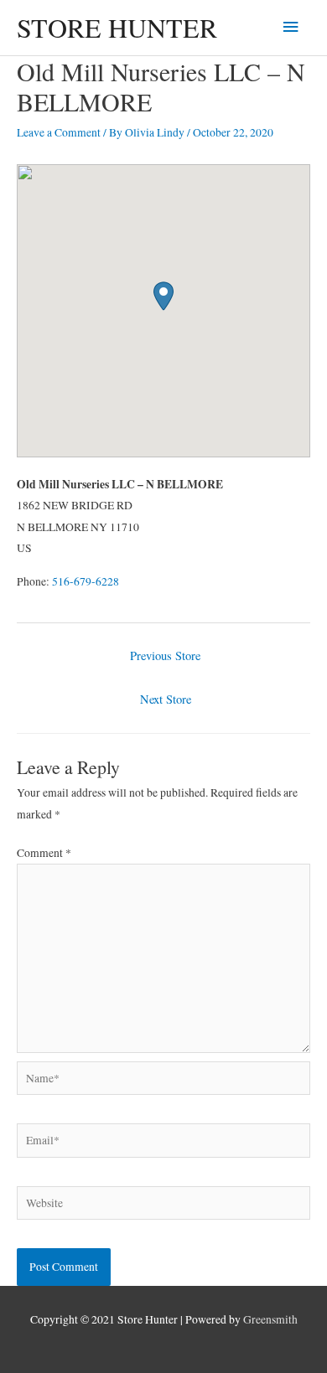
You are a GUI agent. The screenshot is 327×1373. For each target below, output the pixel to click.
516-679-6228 (85, 581)
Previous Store (165, 655)
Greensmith (270, 1319)
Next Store (165, 699)
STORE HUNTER (117, 27)
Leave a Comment (59, 132)
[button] (163, 296)
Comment (44, 852)
